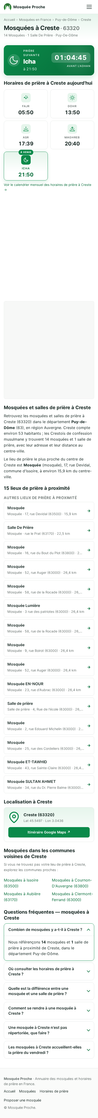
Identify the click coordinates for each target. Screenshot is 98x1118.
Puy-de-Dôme (66, 20)
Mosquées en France (35, 20)
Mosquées (27, 1091)
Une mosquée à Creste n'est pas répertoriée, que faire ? (37, 1030)
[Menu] (89, 7)
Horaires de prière (54, 1091)
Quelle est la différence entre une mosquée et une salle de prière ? (38, 991)
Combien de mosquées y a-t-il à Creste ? (45, 929)
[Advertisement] (49, 246)
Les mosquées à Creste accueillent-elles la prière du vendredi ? (45, 1050)
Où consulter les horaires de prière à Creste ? (41, 971)
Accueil (9, 20)
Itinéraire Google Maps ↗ (49, 832)
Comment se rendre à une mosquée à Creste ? (42, 1011)
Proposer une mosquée (22, 1100)
